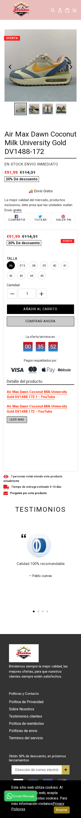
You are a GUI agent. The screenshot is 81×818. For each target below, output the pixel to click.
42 (10, 275)
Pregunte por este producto (28, 493)
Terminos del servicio (26, 738)
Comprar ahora (40, 321)
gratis (17, 210)
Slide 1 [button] (34, 611)
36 (10, 265)
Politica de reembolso (26, 723)
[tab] (34, 611)
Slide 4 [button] (47, 611)
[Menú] (74, 10)
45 (41, 275)
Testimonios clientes (25, 716)
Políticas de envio (23, 731)
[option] (20, 109)
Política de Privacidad (26, 702)
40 (54, 265)
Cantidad (13, 285)
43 (21, 275)
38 (33, 265)
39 (44, 265)
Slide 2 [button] (38, 611)
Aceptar (62, 810)
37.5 (22, 265)
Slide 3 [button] (42, 611)
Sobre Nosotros (21, 709)
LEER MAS (17, 419)
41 (64, 265)
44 (31, 275)
